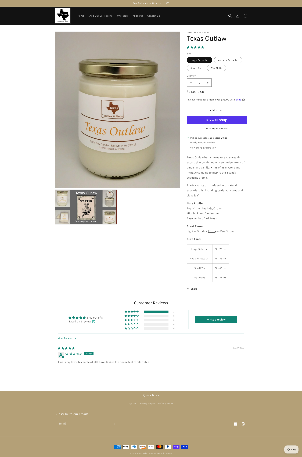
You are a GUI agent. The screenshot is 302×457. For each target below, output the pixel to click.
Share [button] (194, 288)
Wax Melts (216, 68)
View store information (203, 147)
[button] (230, 16)
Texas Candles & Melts (146, 453)
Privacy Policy (147, 403)
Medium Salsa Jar (228, 60)
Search (132, 403)
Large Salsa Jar (199, 60)
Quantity (191, 75)
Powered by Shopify (163, 453)
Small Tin (196, 68)
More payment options (217, 128)
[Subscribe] (114, 424)
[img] (66, 348)
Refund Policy (166, 403)
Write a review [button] (216, 319)
